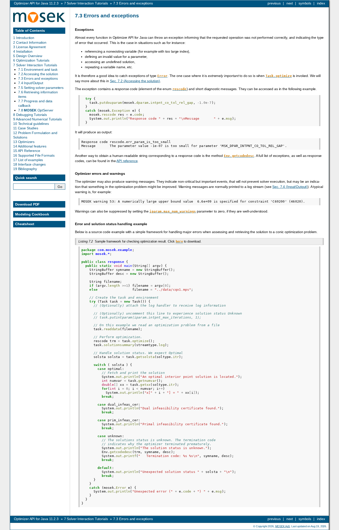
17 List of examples (28, 160)
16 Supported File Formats (34, 155)
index (321, 3)
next (289, 3)
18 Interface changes (29, 164)
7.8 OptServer (35, 110)
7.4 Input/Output (30, 83)
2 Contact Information (29, 42)
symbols (305, 3)
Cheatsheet (24, 224)
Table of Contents (30, 31)
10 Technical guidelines (31, 124)
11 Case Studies (25, 128)
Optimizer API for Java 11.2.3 (36, 3)
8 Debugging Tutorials (30, 115)
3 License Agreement (29, 47)
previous (274, 3)
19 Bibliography (25, 169)
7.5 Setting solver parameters (41, 88)
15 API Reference (26, 151)
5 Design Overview (27, 56)
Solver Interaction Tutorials (86, 3)
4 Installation (23, 51)
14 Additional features (29, 146)
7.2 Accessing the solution (38, 74)
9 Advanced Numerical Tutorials (37, 119)
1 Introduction (23, 38)
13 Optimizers (23, 142)
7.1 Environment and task (38, 69)
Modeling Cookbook (32, 214)
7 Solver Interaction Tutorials (35, 65)
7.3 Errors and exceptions (38, 78)
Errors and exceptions (133, 3)
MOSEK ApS (282, 526)
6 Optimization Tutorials (31, 60)
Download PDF (27, 204)
